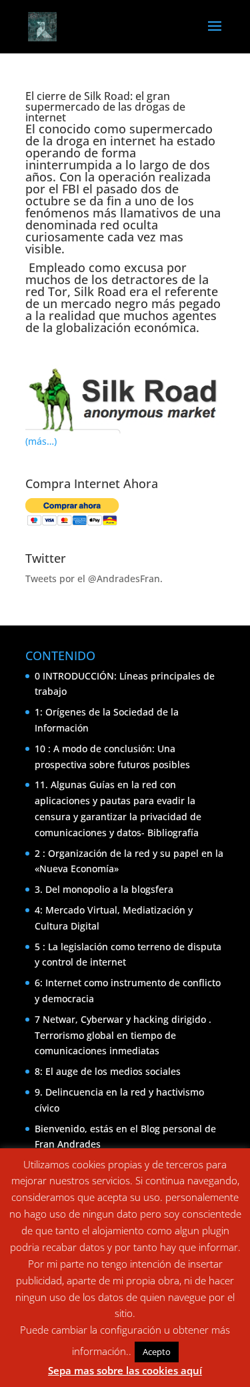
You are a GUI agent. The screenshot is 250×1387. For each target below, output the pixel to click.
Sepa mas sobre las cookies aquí (125, 1370)
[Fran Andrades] (26, 347)
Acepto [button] (157, 1352)
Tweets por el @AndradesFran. (94, 578)
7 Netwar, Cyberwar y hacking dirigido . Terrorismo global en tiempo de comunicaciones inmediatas (123, 1035)
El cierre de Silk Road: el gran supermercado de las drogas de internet (105, 107)
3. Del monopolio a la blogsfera (104, 889)
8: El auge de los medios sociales (108, 1071)
